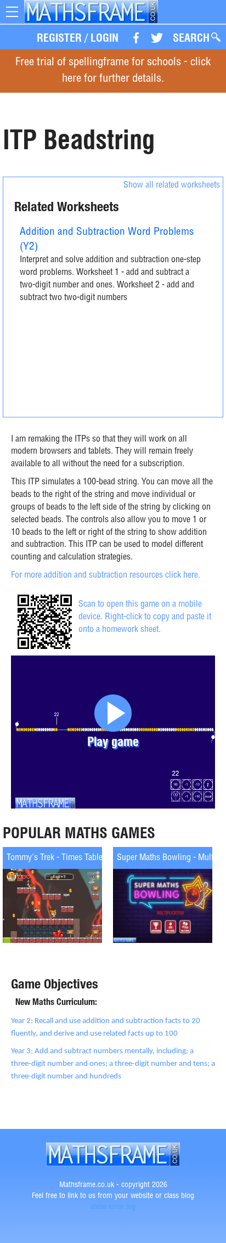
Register (59, 37)
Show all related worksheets (171, 186)
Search (191, 37)
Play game (113, 741)
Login (104, 37)
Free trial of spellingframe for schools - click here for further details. (113, 71)
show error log (113, 1207)
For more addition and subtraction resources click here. (105, 576)
